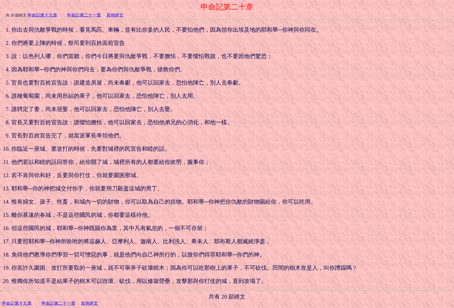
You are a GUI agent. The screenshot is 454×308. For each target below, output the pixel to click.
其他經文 (114, 15)
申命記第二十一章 (84, 15)
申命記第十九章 (42, 15)
